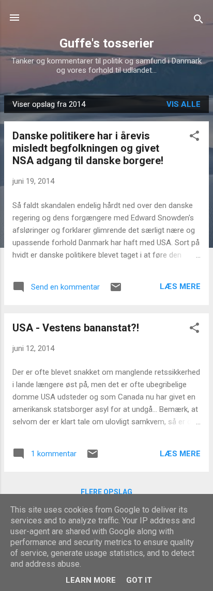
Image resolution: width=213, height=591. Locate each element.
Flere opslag (106, 492)
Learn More (91, 580)
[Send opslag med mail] (116, 290)
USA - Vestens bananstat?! (75, 328)
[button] (194, 138)
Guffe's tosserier (106, 43)
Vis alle (183, 104)
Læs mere (180, 286)
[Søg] (198, 21)
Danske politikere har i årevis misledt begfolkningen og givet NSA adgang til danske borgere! (87, 148)
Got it (139, 580)
